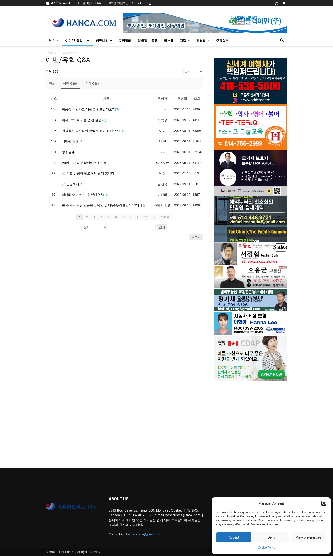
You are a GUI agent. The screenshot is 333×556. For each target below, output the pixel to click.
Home (49, 53)
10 (146, 217)
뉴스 (52, 40)
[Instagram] (276, 3)
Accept (234, 537)
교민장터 (125, 40)
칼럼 (183, 40)
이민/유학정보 (75, 40)
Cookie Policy (266, 547)
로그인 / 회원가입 (118, 3)
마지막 (165, 217)
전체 (52, 83)
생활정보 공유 (148, 40)
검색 (162, 227)
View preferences (308, 537)
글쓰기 (196, 237)
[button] (324, 503)
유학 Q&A (92, 83)
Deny (271, 537)
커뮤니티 (102, 40)
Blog (148, 3)
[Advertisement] (251, 420)
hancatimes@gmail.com (143, 534)
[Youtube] (284, 3)
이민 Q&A (70, 83)
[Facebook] (269, 3)
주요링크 (222, 40)
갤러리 (201, 40)
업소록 (169, 40)
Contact (136, 3)
